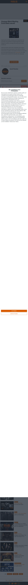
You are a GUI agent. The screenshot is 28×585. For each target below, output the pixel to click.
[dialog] (14, 292)
